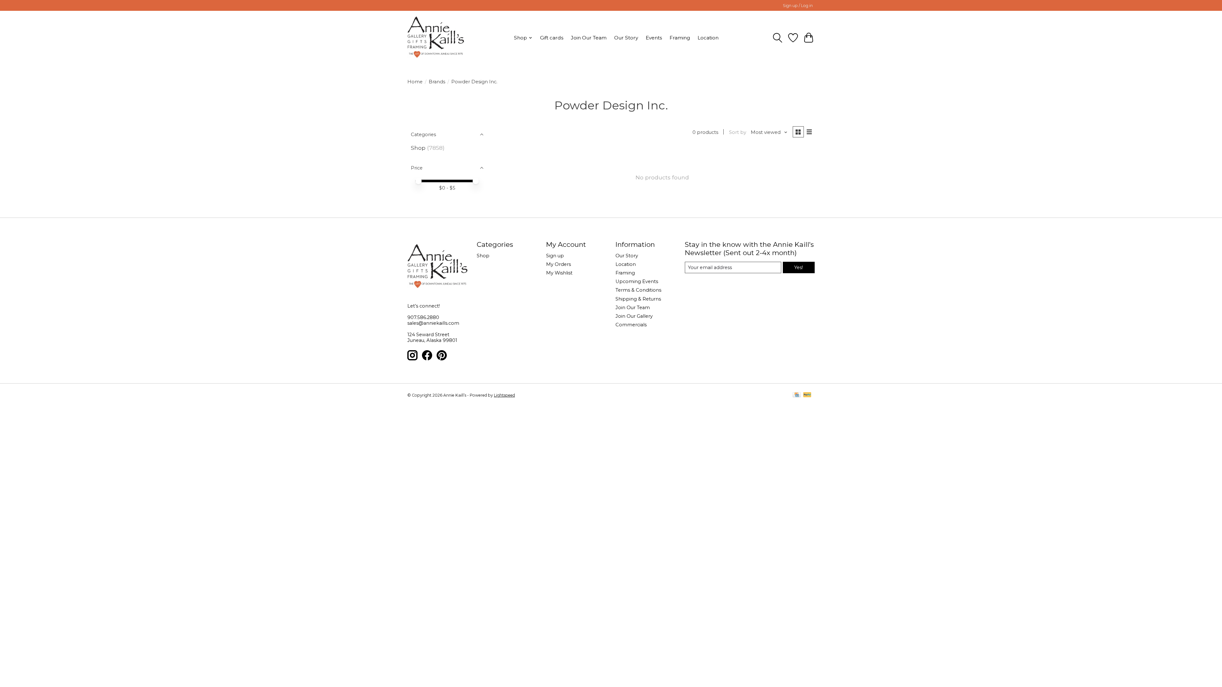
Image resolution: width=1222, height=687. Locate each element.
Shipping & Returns (638, 299)
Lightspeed (504, 395)
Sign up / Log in (798, 5)
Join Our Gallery (634, 316)
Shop (418, 147)
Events (654, 38)
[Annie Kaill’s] (435, 37)
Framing (680, 38)
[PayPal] (807, 395)
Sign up (555, 256)
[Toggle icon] (777, 38)
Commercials (631, 325)
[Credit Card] (797, 395)
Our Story (626, 38)
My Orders (558, 264)
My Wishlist (559, 273)
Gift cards (551, 38)
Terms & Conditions (638, 290)
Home (415, 82)
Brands (437, 82)
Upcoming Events (636, 281)
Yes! (798, 267)
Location (708, 38)
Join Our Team (589, 38)
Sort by (737, 132)
